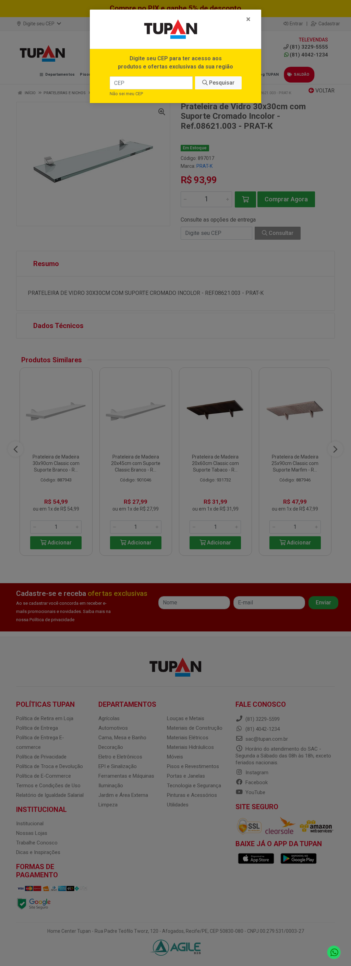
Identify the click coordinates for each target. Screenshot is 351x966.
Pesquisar (221, 82)
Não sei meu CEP (126, 93)
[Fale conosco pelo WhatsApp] (334, 952)
